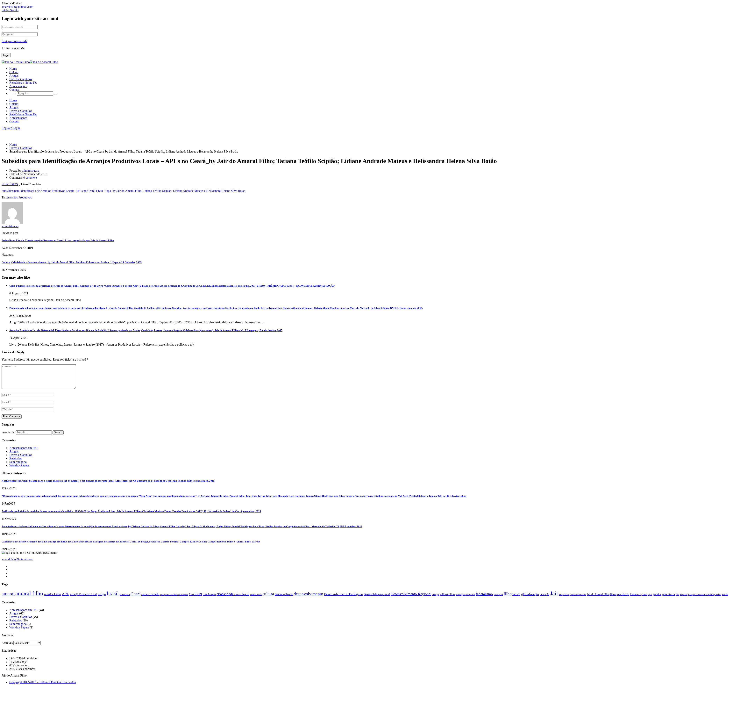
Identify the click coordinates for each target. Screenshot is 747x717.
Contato (14, 89)
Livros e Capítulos (20, 79)
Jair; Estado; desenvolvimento (572, 594)
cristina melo (256, 594)
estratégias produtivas (465, 594)
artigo (102, 594)
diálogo (435, 594)
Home (13, 68)
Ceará (136, 593)
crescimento (209, 594)
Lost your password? (14, 41)
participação (646, 594)
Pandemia (635, 594)
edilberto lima (447, 594)
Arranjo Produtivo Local (83, 594)
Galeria (13, 72)
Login (16, 128)
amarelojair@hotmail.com (17, 6)
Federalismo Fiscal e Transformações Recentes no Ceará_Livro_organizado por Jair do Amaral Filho (58, 240)
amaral (8, 593)
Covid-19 (195, 594)
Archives (7, 642)
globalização (530, 594)
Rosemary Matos (713, 594)
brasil (113, 593)
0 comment (30, 177)
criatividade (225, 594)
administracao (30, 170)
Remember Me (15, 48)
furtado (516, 594)
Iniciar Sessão (10, 10)
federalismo (484, 594)
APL (65, 594)
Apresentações (18, 86)
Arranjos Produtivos (19, 197)
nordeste (623, 594)
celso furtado (150, 594)
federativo (498, 594)
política (657, 594)
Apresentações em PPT (23, 447)
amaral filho (29, 593)
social (725, 594)
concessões (183, 594)
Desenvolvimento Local (377, 594)
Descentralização (284, 594)
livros (613, 594)
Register (7, 128)
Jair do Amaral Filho (598, 594)
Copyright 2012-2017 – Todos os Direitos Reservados (42, 682)
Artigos (13, 75)
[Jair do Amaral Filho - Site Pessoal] (16, 62)
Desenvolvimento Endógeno (343, 594)
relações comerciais (697, 594)
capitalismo (125, 594)
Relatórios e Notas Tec (23, 82)
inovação (544, 594)
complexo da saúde (169, 594)
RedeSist (683, 594)
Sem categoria (18, 461)
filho (508, 593)
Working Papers (19, 465)
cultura (268, 594)
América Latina (52, 594)
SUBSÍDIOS (10, 184)
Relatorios (15, 458)
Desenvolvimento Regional (411, 594)
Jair (554, 593)
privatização (670, 594)
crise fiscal (241, 594)
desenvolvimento (308, 593)
